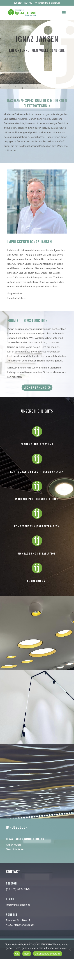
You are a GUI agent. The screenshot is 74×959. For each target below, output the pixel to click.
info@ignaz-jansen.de (18, 904)
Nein (26, 953)
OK (17, 953)
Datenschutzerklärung (48, 953)
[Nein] (69, 949)
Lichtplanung (35, 387)
